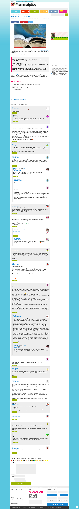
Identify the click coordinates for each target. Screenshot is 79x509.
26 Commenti (46, 18)
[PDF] (34, 11)
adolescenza (16, 99)
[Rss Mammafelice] (42, 492)
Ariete (24, 168)
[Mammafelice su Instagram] (37, 492)
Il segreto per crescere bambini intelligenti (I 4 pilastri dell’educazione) (26, 82)
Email (12, 478)
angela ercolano (15, 368)
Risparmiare (31, 1)
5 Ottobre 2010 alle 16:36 (15, 359)
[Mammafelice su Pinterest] (33, 492)
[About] (15, 11)
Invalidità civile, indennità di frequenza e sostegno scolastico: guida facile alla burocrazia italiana (60, 71)
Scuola (21, 99)
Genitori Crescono (44, 50)
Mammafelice (13, 1)
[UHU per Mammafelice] (63, 11)
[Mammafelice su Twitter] (35, 492)
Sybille (14, 315)
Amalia (13, 144)
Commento (13, 474)
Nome (12, 476)
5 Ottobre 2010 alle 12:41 (15, 145)
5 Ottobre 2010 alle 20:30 (15, 369)
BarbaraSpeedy (14, 216)
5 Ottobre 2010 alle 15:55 (18, 180)
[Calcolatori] (43, 11)
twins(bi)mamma (15, 156)
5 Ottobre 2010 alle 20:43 (18, 239)
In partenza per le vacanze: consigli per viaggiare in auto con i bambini (61, 33)
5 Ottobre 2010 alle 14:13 (15, 217)
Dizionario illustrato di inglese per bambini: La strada (23, 87)
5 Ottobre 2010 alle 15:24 (15, 250)
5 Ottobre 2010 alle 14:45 (17, 231)
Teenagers (25, 99)
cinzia (13, 263)
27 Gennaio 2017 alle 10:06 (17, 116)
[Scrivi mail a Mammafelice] (40, 492)
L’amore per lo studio (17, 89)
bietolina (13, 380)
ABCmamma (18, 1)
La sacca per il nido (16, 86)
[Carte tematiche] (24, 11)
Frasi (22, 1)
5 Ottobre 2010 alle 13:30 (15, 157)
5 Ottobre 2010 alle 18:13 (17, 316)
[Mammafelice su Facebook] (30, 492)
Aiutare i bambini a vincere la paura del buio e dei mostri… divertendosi (26, 84)
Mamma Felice (24, 18)
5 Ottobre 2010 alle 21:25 (15, 381)
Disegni (26, 1)
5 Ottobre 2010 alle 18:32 (18, 347)
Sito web (13, 481)
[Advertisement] (54, 4)
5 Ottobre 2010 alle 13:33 (17, 170)
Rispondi (15, 121)
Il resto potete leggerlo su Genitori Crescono (20, 74)
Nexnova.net (59, 487)
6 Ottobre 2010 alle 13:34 (15, 404)
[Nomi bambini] (53, 11)
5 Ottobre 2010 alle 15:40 (15, 264)
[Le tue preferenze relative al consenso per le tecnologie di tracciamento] (77, 507)
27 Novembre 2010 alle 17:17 (16, 416)
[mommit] (33, 499)
